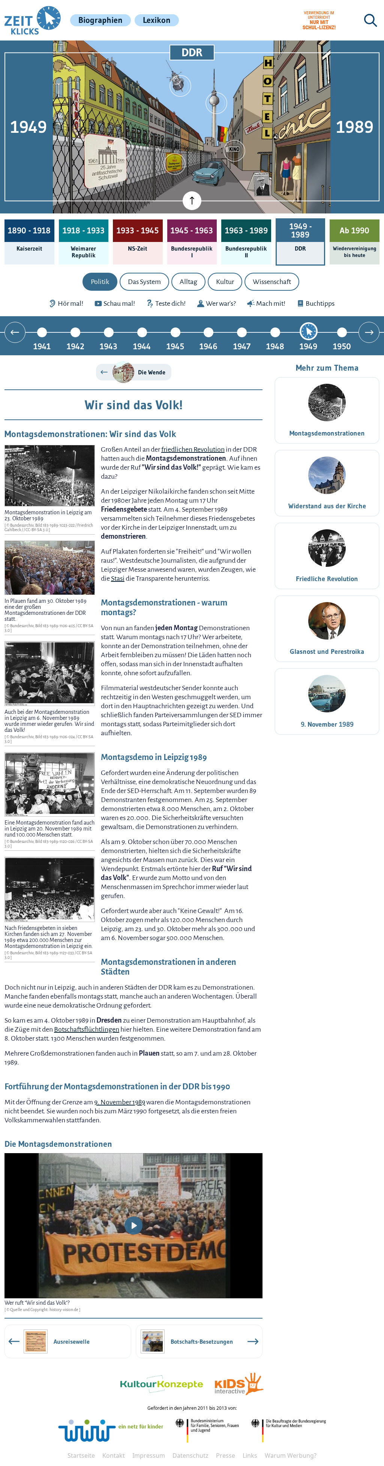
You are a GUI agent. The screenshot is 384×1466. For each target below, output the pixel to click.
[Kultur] (234, 151)
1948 (275, 346)
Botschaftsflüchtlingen (86, 1029)
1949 (308, 346)
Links (250, 1455)
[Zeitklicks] (32, 20)
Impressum (148, 1455)
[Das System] (122, 148)
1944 (142, 346)
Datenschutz (190, 1455)
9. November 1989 (119, 1102)
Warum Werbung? (290, 1455)
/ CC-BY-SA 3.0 (36, 529)
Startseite (81, 1455)
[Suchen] (371, 20)
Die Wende (151, 372)
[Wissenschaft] (180, 86)
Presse (225, 1455)
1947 (241, 346)
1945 (175, 346)
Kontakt (113, 1455)
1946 (209, 346)
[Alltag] (216, 103)
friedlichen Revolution (193, 449)
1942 (75, 346)
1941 (42, 346)
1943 (108, 346)
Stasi (117, 578)
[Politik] (175, 164)
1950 (342, 346)
